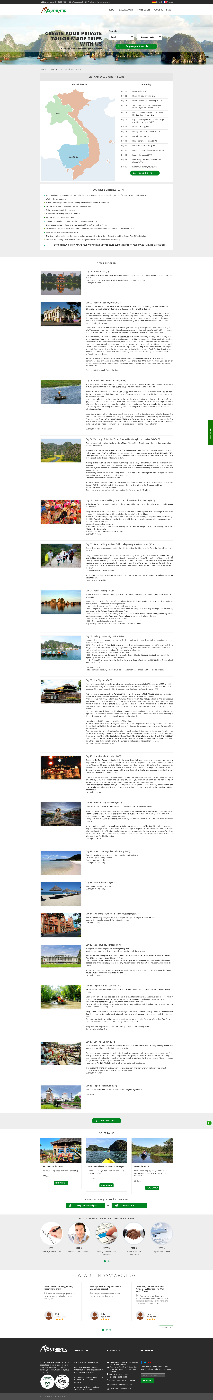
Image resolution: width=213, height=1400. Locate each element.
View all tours (129, 1205)
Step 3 (106, 1248)
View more (166, 1327)
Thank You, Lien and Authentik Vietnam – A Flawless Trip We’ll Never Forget (150, 1288)
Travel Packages (125, 10)
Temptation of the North (53, 1166)
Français (170, 2)
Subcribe (147, 1380)
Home (111, 10)
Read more (60, 1183)
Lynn (149, 1314)
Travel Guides (143, 10)
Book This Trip (145, 173)
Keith (57, 1314)
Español (159, 2)
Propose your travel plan (137, 46)
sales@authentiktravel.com (99, 2)
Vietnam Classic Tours (56, 69)
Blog (168, 10)
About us (158, 10)
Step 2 (79, 1248)
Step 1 (51, 1248)
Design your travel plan (86, 1205)
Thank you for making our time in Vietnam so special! (105, 1287)
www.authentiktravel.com (120, 1389)
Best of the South (141, 1166)
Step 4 (134, 1248)
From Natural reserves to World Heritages (106, 1166)
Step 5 (161, 1248)
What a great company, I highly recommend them (58, 1287)
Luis (103, 1314)
